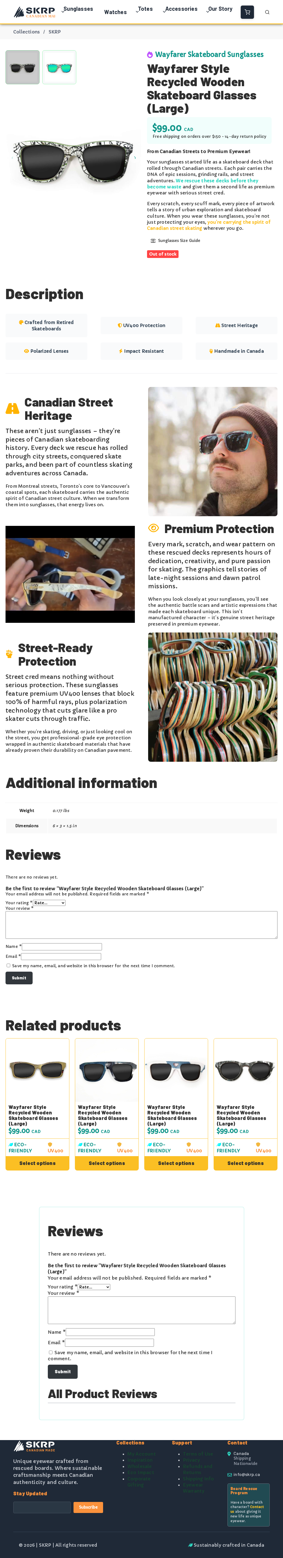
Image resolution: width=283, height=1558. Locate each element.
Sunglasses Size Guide (179, 240)
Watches (115, 12)
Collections (26, 32)
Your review (20, 908)
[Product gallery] (74, 157)
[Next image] (134, 157)
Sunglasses (78, 8)
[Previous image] (12, 157)
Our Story (220, 8)
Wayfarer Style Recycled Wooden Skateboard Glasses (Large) (33, 1115)
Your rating (19, 902)
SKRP (55, 32)
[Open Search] (267, 12)
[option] (59, 67)
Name (14, 946)
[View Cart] (247, 12)
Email (13, 956)
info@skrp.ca (247, 1474)
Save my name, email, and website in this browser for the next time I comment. (93, 965)
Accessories (181, 8)
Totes (145, 8)
